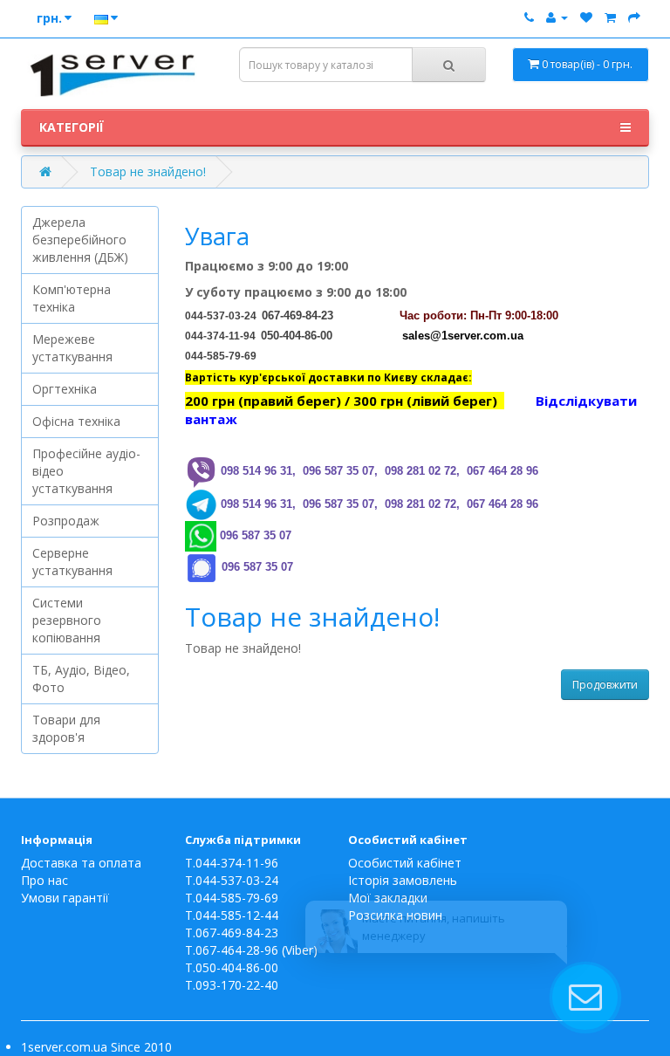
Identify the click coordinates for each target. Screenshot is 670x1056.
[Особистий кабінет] (557, 17)
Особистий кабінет (404, 862)
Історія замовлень (402, 880)
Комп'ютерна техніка (71, 298)
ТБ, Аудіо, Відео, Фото (81, 679)
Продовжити (605, 684)
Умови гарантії (65, 897)
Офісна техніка (76, 421)
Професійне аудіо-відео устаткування (86, 471)
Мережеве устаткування (72, 348)
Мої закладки (387, 897)
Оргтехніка (64, 389)
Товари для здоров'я (66, 728)
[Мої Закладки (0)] (586, 17)
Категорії (71, 127)
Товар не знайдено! (148, 171)
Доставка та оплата (81, 862)
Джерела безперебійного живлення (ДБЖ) (80, 239)
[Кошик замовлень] (610, 17)
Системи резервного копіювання (66, 620)
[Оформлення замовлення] (634, 17)
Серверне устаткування (72, 562)
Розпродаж (65, 520)
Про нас (44, 880)
